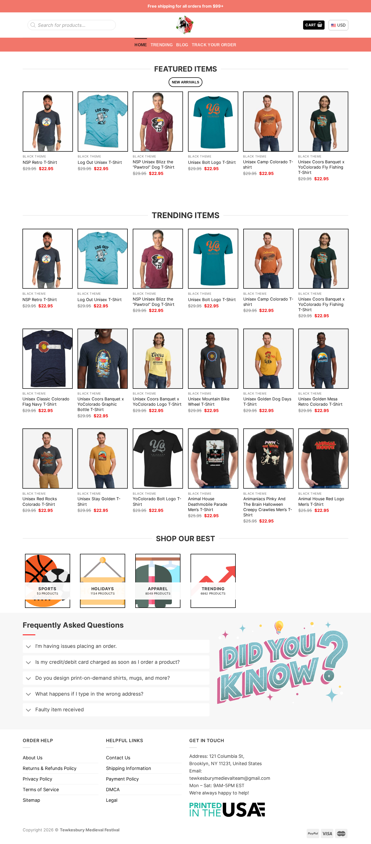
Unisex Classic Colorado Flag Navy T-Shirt (45, 401)
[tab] (185, 82)
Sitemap (31, 800)
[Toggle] (28, 647)
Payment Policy (122, 779)
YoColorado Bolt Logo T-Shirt (157, 501)
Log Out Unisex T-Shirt (100, 162)
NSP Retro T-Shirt (40, 162)
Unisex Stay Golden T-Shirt (98, 501)
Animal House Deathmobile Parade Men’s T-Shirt (207, 504)
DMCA (113, 789)
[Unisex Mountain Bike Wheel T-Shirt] (213, 358)
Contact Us (118, 757)
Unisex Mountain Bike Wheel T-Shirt (208, 401)
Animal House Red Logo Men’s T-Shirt (321, 501)
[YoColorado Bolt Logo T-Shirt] (157, 458)
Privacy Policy (37, 779)
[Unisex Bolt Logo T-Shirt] (213, 121)
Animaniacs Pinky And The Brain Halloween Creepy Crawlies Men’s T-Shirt (267, 506)
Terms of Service (41, 789)
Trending (162, 44)
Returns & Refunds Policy (49, 768)
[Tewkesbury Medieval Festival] (185, 25)
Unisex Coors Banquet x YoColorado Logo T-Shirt (157, 401)
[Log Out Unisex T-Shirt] (102, 121)
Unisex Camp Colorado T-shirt (268, 164)
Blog (182, 44)
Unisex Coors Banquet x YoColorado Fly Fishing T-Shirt (321, 167)
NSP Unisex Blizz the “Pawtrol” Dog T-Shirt (153, 164)
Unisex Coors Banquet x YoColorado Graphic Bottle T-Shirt (100, 404)
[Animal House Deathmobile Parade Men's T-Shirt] (213, 458)
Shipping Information (128, 768)
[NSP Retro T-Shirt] (47, 121)
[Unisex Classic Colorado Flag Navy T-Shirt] (47, 358)
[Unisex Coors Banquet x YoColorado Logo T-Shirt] (157, 358)
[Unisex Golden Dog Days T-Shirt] (268, 358)
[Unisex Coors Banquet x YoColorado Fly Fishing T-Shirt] (323, 121)
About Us (32, 757)
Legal (111, 800)
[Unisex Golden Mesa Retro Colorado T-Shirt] (323, 358)
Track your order (214, 44)
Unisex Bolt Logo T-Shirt (212, 162)
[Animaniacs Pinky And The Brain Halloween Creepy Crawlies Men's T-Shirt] (268, 458)
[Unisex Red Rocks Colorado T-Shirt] (47, 458)
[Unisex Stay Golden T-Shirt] (102, 458)
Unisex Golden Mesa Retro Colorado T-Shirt (320, 401)
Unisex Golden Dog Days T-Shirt (267, 401)
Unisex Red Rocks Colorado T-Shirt (39, 501)
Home (141, 44)
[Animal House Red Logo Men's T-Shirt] (323, 458)
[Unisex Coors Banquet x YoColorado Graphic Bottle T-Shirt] (102, 358)
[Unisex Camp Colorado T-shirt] (268, 121)
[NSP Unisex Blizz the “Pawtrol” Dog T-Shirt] (157, 121)
